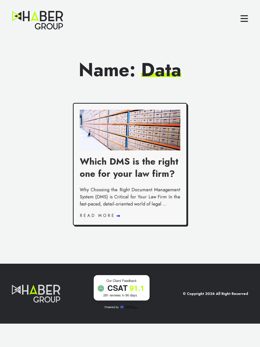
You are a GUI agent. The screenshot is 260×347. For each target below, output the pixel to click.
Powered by (112, 307)
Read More (99, 215)
